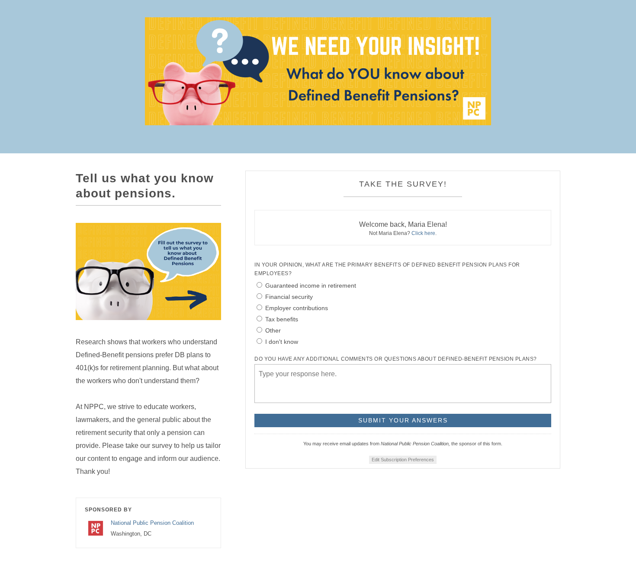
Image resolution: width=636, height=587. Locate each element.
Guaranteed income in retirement (310, 285)
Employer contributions (296, 308)
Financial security (289, 296)
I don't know (281, 341)
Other (273, 330)
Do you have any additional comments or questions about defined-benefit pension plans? (395, 359)
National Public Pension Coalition (152, 523)
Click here (423, 233)
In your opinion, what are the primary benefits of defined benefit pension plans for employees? (387, 269)
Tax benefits (281, 319)
